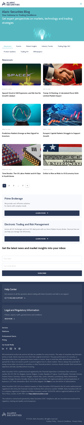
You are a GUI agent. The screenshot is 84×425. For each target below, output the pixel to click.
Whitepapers (37, 52)
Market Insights (31, 46)
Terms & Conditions (64, 421)
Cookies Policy (51, 421)
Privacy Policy (77, 421)
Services (5, 328)
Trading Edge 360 (64, 46)
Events (18, 46)
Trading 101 (24, 52)
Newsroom (7, 46)
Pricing (4, 340)
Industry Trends (47, 46)
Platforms (5, 331)
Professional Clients (9, 336)
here (49, 381)
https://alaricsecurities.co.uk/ (38, 394)
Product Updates (10, 52)
